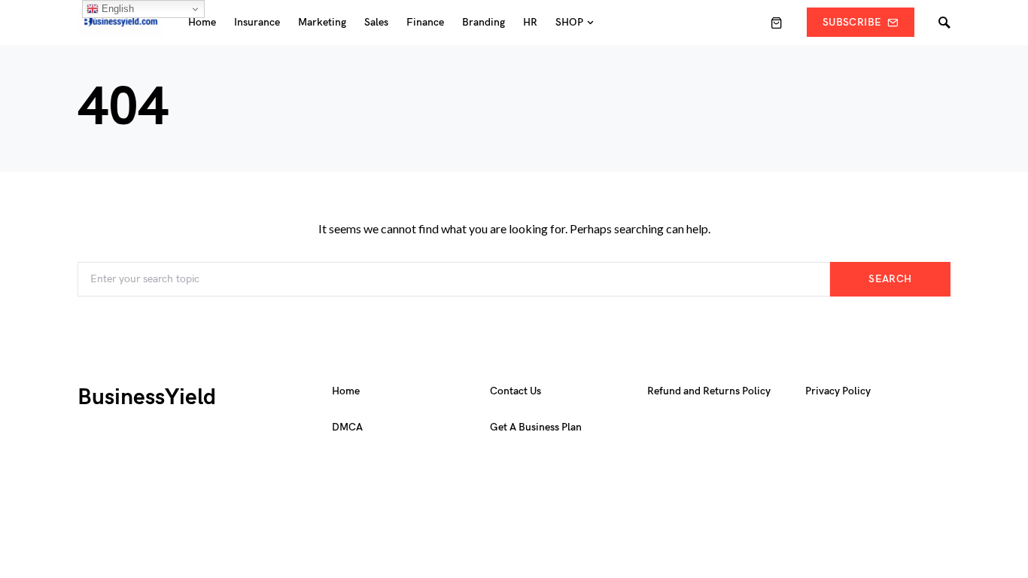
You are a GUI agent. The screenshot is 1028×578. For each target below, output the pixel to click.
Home (346, 391)
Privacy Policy (838, 391)
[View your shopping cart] (777, 23)
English (116, 8)
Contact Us (515, 391)
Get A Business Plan (536, 427)
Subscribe (852, 22)
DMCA (347, 427)
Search (889, 278)
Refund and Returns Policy (709, 391)
